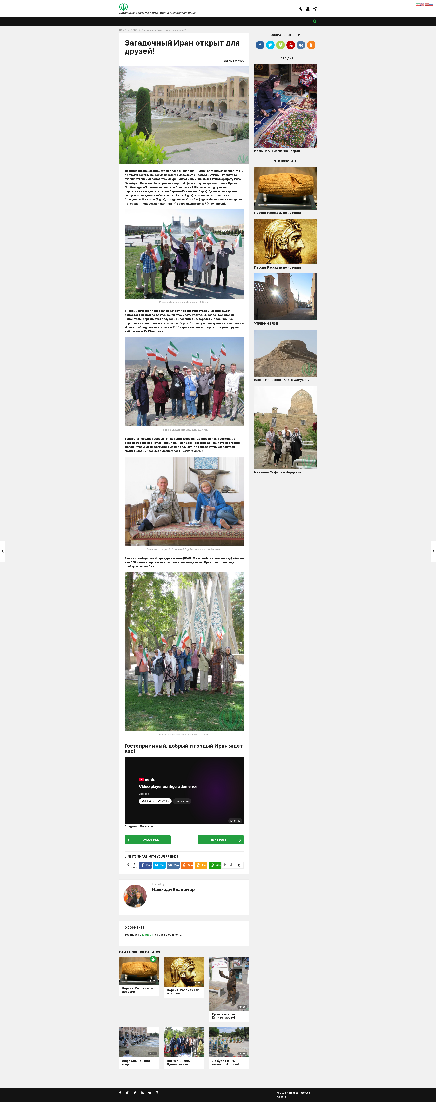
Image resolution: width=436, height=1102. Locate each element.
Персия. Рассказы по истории (138, 990)
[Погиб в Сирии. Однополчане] (184, 1042)
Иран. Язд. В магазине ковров (277, 151)
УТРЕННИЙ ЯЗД (266, 323)
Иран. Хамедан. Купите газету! (224, 1016)
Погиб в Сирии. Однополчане (178, 1062)
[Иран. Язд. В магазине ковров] (285, 106)
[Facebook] (260, 45)
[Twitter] (270, 45)
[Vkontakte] (301, 45)
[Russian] (431, 4)
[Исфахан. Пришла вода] (139, 1042)
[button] (301, 8)
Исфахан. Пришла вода (136, 1062)
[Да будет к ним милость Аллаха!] (229, 1042)
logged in (148, 934)
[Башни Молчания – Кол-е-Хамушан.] (285, 353)
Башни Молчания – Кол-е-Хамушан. (281, 380)
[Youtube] (290, 45)
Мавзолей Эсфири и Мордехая (277, 472)
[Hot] (153, 959)
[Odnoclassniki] (311, 45)
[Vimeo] (280, 45)
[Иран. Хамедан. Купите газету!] (229, 984)
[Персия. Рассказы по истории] (139, 971)
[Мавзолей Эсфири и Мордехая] (285, 427)
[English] (422, 4)
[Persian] (418, 4)
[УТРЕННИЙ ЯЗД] (285, 296)
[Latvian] (427, 4)
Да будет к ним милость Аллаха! (225, 1062)
